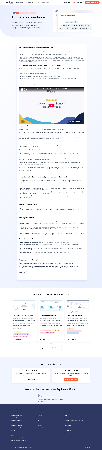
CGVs (65, 428)
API (65, 423)
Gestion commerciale (16, 428)
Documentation (68, 425)
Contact (48, 2)
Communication (15, 433)
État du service (67, 433)
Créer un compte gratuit (92, 2)
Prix (39, 2)
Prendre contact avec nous (46, 397)
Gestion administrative (16, 425)
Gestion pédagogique (16, 415)
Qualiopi (66, 415)
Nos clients (40, 425)
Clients (43, 2)
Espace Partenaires (68, 418)
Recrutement (41, 418)
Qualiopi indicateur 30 (26, 250)
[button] (19, 2)
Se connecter (66, 2)
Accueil (39, 413)
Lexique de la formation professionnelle (73, 420)
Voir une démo (79, 2)
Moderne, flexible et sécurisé (18, 418)
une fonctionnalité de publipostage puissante (38, 153)
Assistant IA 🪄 (14, 413)
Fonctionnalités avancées (17, 438)
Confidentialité (67, 430)
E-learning (13, 435)
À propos (40, 415)
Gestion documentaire (16, 420)
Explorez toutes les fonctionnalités (51, 348)
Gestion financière (15, 423)
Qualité (13, 430)
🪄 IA (35, 2)
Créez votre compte (71, 379)
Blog (65, 413)
